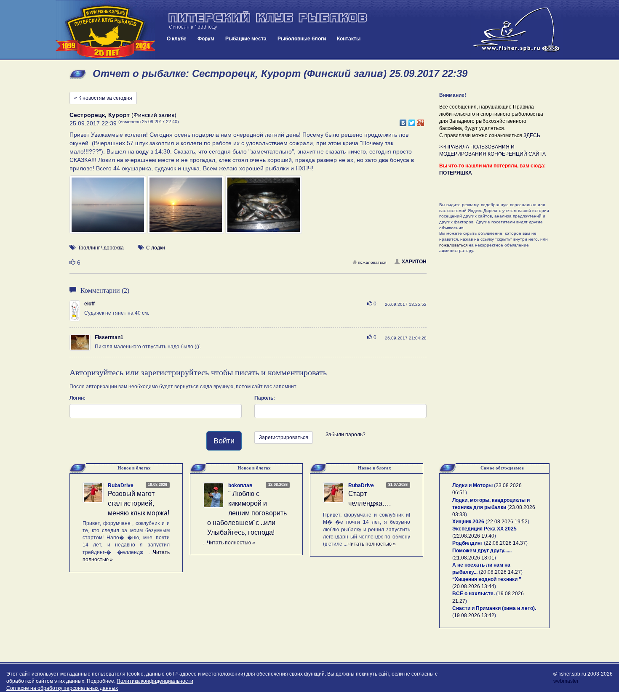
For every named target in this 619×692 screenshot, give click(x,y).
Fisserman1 (109, 337)
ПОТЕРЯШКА (455, 173)
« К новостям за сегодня (103, 98)
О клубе (177, 39)
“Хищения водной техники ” (486, 579)
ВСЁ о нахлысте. (473, 594)
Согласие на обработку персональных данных (62, 688)
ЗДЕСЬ (531, 135)
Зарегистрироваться (283, 437)
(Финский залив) (122, 114)
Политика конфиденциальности (155, 681)
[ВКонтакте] (403, 120)
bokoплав (240, 485)
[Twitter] (412, 120)
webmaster (566, 681)
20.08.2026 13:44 (474, 586)
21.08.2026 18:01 (474, 558)
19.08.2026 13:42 (474, 615)
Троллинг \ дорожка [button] (101, 248)
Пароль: (264, 398)
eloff (89, 304)
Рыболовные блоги (301, 39)
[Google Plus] (420, 120)
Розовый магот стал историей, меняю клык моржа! (138, 503)
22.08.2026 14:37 (506, 543)
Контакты (348, 39)
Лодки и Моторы (472, 485)
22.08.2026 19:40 (474, 536)
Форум (205, 39)
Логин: (77, 398)
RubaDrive (120, 485)
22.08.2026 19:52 (507, 522)
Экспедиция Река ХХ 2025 (484, 529)
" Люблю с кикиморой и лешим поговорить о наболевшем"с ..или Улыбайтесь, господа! (247, 513)
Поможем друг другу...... (482, 551)
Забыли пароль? (346, 434)
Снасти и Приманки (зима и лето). (494, 608)
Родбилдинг (467, 543)
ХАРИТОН (414, 262)
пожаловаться (372, 262)
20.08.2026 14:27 (500, 572)
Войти (224, 441)
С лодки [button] (155, 248)
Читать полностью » (231, 543)
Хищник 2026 (468, 522)
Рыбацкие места (246, 39)
